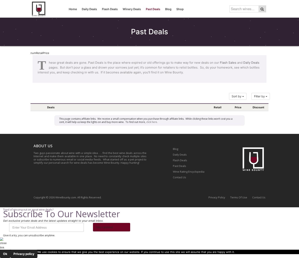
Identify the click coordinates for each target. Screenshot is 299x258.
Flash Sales (228, 62)
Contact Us (179, 177)
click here (151, 122)
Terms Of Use (238, 197)
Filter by (260, 96)
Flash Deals (180, 160)
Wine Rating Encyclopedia (188, 171)
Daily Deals (251, 62)
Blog (175, 149)
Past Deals (179, 166)
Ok (5, 254)
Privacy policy (23, 254)
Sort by (237, 96)
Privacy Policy (216, 197)
